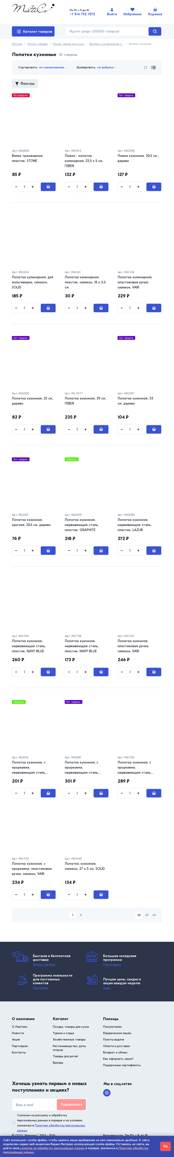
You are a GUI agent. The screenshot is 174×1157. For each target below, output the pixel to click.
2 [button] (81, 915)
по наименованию (51, 67)
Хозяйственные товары (69, 1039)
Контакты (19, 1052)
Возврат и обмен (115, 1052)
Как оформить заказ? (118, 1059)
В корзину (48, 187)
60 (154, 915)
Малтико (17, 44)
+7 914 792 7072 (82, 14)
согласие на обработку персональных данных (52, 1148)
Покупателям (40, 987)
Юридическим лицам (117, 1033)
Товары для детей (65, 1056)
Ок (165, 1146)
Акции (106, 987)
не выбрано (105, 67)
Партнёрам (20, 1046)
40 (147, 915)
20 (139, 915)
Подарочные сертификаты (121, 1065)
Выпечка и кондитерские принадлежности (106, 44)
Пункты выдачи (112, 964)
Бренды (58, 1062)
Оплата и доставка (44, 964)
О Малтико (19, 1027)
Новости (18, 1033)
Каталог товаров (37, 32)
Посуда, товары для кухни (68, 44)
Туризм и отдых (63, 1033)
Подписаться (71, 1104)
